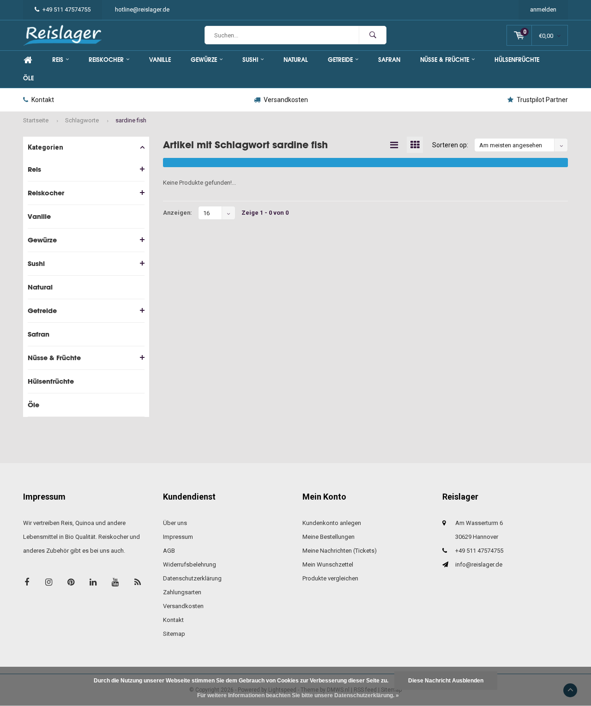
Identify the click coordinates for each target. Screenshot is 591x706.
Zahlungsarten (182, 592)
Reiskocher (106, 60)
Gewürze (204, 60)
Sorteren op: (450, 145)
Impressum (178, 536)
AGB (169, 550)
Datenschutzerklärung (192, 578)
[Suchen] (372, 35)
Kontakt (42, 99)
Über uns (175, 522)
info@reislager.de (478, 564)
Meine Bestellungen (328, 536)
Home (28, 60)
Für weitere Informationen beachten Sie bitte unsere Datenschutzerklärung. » (298, 695)
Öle (28, 78)
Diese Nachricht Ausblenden (445, 680)
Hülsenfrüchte (517, 60)
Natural (295, 60)
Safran (389, 60)
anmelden (543, 9)
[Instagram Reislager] (48, 582)
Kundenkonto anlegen (331, 522)
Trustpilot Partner (542, 99)
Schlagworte (82, 120)
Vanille (160, 60)
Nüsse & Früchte (444, 60)
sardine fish (130, 120)
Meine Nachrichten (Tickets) (339, 550)
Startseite (35, 120)
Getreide (340, 60)
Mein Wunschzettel (327, 564)
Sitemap (174, 633)
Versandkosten (286, 99)
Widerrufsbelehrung (189, 564)
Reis (57, 60)
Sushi (250, 60)
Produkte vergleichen (330, 578)
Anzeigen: (177, 212)
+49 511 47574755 (66, 9)
